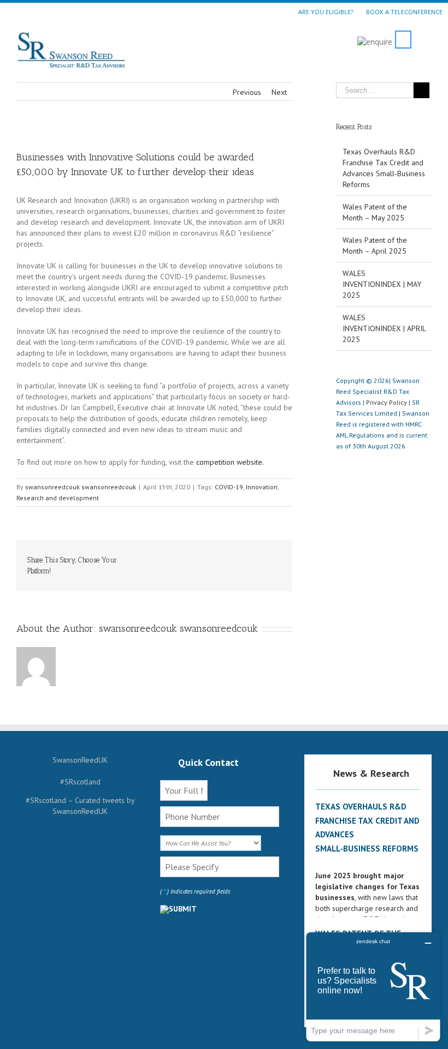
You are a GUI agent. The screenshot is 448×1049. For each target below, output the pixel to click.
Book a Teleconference (404, 11)
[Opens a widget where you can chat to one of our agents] (373, 986)
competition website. (230, 462)
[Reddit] (260, 556)
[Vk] (278, 556)
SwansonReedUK (80, 760)
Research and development (57, 498)
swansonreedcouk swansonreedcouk (80, 487)
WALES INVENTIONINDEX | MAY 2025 (382, 284)
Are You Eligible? (325, 11)
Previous (247, 92)
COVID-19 (229, 487)
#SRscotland (80, 782)
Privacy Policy (386, 402)
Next (279, 92)
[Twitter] (173, 556)
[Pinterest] (190, 556)
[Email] (278, 566)
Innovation (262, 487)
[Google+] (225, 556)
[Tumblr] (208, 556)
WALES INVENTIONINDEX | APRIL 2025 (384, 328)
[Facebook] (155, 556)
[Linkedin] (243, 556)
